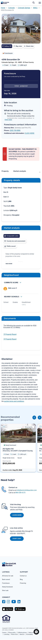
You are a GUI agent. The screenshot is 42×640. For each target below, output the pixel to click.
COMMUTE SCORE (11, 282)
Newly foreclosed (7, 587)
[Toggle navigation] (40, 2)
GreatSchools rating (26, 303)
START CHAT (17, 538)
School (6, 302)
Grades (15, 302)
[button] (5, 29)
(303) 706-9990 (15, 130)
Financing (23, 583)
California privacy (22, 632)
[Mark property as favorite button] (5, 18)
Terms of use (14, 634)
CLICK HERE (29, 133)
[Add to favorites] (3, 426)
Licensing (6, 634)
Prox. (10, 261)
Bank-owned (6, 579)
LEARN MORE (16, 515)
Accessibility (29, 634)
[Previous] (34, 417)
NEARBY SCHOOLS (12, 296)
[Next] (39, 417)
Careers (4, 632)
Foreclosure (6, 583)
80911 (35, 8)
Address (20, 261)
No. (6, 261)
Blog (21, 579)
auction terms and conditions (14, 401)
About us (22, 634)
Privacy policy (12, 632)
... (39, 172)
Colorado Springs (24, 8)
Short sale (5, 590)
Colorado (11, 8)
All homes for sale (7, 576)
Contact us (23, 576)
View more (8, 119)
